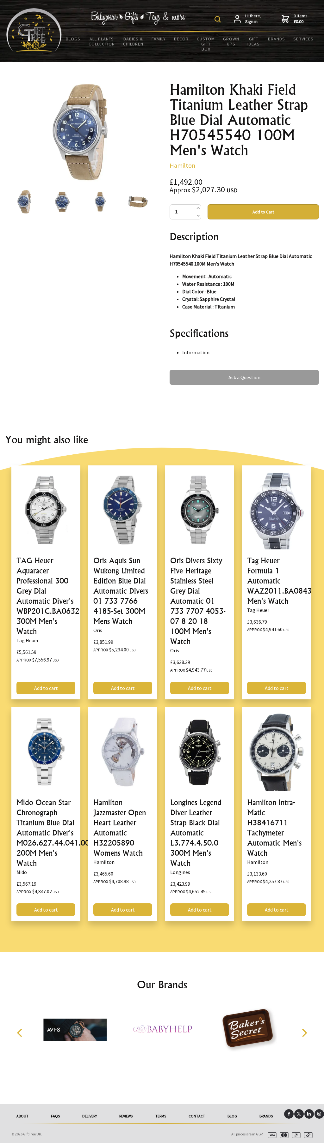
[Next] (304, 1033)
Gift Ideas (253, 41)
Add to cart (46, 688)
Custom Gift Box (206, 44)
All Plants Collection (102, 41)
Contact (197, 1116)
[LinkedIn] (309, 1114)
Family (159, 39)
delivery (89, 1116)
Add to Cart (263, 212)
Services (303, 39)
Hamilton (182, 165)
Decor (181, 39)
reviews (126, 1116)
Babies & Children (133, 41)
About (22, 1116)
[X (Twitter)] (299, 1114)
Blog (232, 1116)
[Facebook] (289, 1114)
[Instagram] (319, 1114)
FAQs (55, 1116)
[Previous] (20, 1033)
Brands (276, 39)
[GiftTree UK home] (34, 50)
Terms (160, 1116)
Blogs (73, 39)
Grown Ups (231, 41)
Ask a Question (186, 372)
